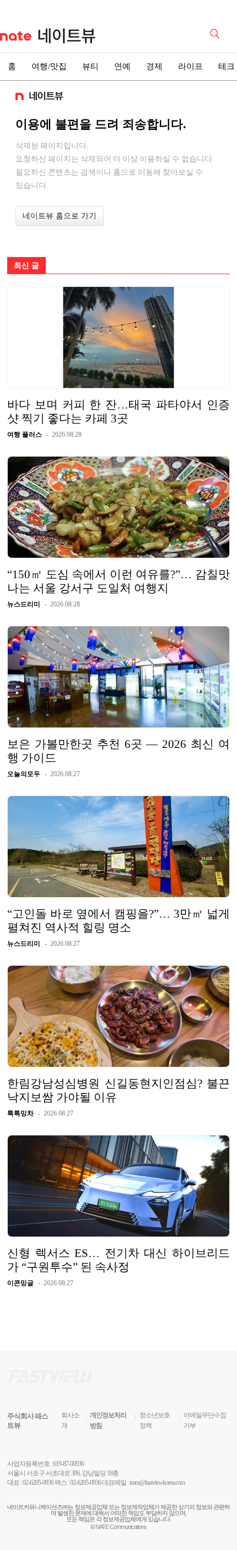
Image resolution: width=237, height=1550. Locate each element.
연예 (122, 66)
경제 (154, 66)
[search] (216, 32)
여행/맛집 (49, 66)
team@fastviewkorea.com (157, 1482)
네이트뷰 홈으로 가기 (59, 216)
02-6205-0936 (38, 1482)
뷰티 (90, 66)
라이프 (190, 66)
